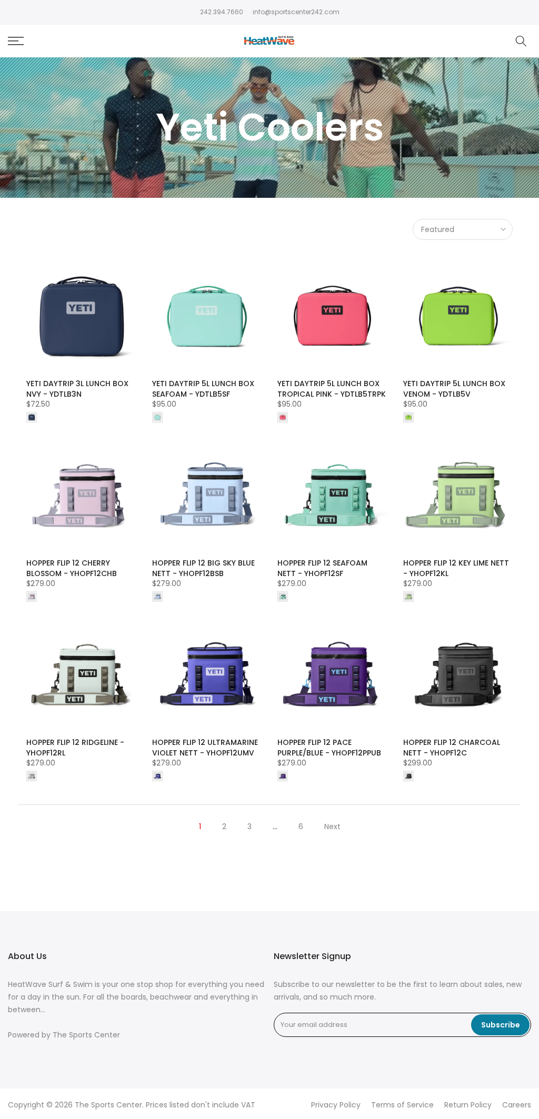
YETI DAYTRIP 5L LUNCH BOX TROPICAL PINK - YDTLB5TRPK (331, 388)
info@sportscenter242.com (296, 11)
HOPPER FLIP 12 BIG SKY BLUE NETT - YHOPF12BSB (203, 568)
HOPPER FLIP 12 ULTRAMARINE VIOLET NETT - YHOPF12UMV (205, 747)
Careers (516, 1105)
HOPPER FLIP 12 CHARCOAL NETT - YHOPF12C (451, 747)
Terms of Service (402, 1105)
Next (332, 826)
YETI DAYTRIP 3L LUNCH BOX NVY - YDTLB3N (77, 388)
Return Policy (468, 1105)
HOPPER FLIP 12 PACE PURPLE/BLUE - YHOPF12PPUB (329, 747)
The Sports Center (86, 1035)
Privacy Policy (336, 1105)
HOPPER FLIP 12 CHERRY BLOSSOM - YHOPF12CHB (71, 568)
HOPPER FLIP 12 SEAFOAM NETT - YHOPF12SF (322, 568)
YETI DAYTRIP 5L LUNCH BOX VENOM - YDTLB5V (454, 388)
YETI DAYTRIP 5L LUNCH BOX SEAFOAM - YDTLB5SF (203, 388)
